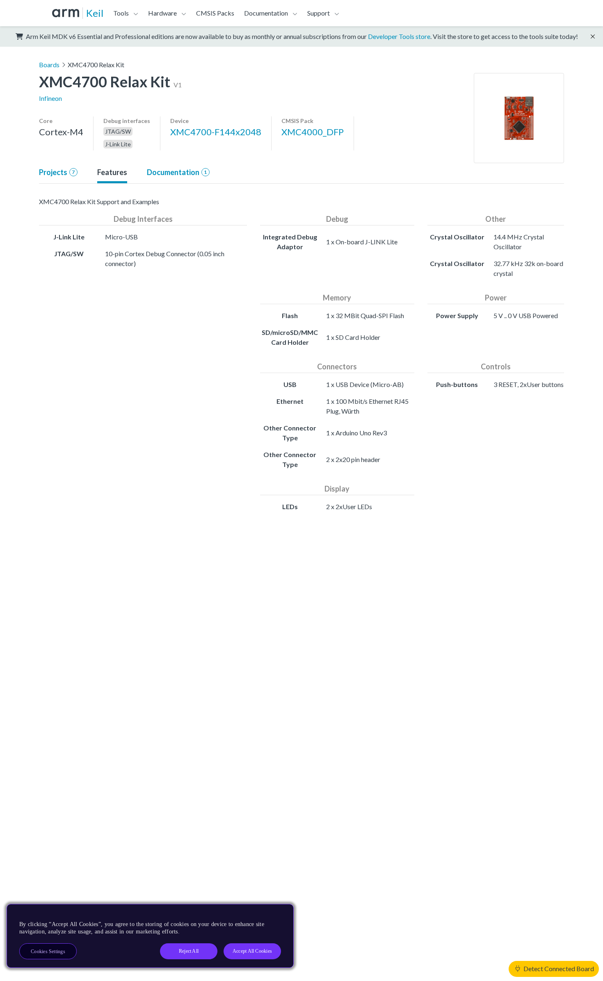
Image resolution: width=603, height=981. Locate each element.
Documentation (177, 172)
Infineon (50, 98)
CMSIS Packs (215, 13)
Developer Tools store (399, 36)
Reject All (189, 951)
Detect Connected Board (558, 968)
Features (112, 172)
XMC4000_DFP (312, 131)
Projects (57, 172)
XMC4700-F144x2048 (215, 131)
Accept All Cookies (252, 951)
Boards (49, 64)
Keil (94, 13)
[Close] (280, 913)
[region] (150, 936)
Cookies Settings (48, 951)
